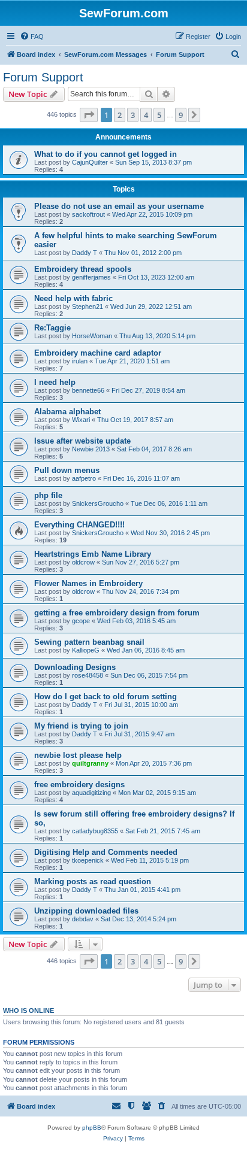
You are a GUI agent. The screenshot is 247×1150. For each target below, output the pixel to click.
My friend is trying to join (81, 725)
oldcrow (83, 562)
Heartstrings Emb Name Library (92, 554)
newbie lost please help (78, 755)
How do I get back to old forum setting (105, 696)
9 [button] (181, 115)
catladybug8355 (95, 831)
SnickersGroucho (97, 503)
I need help (55, 382)
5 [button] (159, 115)
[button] (89, 115)
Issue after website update (82, 440)
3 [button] (133, 115)
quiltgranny (90, 763)
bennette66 (88, 390)
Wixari (81, 419)
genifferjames (91, 277)
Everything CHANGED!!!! (79, 524)
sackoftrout (88, 214)
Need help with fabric (73, 298)
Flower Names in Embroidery (88, 583)
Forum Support (43, 77)
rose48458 (87, 675)
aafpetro (84, 478)
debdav (83, 919)
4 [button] (146, 115)
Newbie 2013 (91, 449)
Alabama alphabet (67, 411)
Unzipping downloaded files (86, 910)
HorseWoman (92, 335)
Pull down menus (67, 470)
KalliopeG (86, 650)
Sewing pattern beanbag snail (89, 642)
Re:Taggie (52, 327)
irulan (80, 361)
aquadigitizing (91, 792)
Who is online (28, 1010)
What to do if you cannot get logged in (105, 154)
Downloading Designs (75, 667)
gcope (81, 620)
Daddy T (84, 252)
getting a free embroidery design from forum (117, 612)
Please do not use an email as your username (119, 206)
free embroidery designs (79, 784)
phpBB (91, 1127)
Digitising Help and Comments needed (105, 852)
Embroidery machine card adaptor (97, 352)
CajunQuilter (90, 162)
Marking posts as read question (92, 881)
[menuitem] (32, 36)
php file (48, 495)
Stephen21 (87, 306)
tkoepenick (88, 860)
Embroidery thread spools (82, 269)
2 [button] (120, 115)
